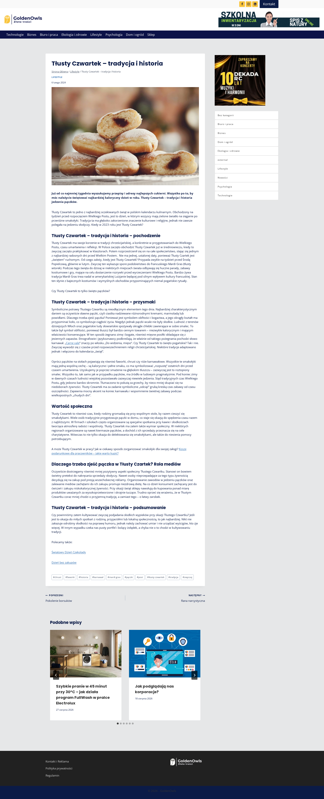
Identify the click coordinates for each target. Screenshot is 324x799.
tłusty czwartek (155, 577)
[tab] (118, 723)
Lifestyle (96, 35)
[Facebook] (242, 4)
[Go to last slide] (56, 675)
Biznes (31, 35)
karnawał (97, 577)
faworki (70, 577)
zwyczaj (187, 577)
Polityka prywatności (59, 768)
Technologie (15, 35)
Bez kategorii (226, 115)
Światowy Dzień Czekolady (69, 552)
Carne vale (73, 343)
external (223, 159)
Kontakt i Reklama (57, 761)
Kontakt (269, 4)
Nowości (223, 177)
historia (83, 577)
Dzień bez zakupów (64, 562)
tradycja (173, 577)
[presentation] (86, 653)
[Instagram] (248, 4)
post (140, 577)
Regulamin (52, 775)
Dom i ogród (135, 35)
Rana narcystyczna (193, 598)
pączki (129, 577)
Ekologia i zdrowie (74, 35)
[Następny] (194, 675)
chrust (57, 577)
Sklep (151, 35)
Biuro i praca (49, 35)
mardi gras (114, 577)
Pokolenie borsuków (59, 598)
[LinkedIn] (255, 4)
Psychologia (114, 35)
